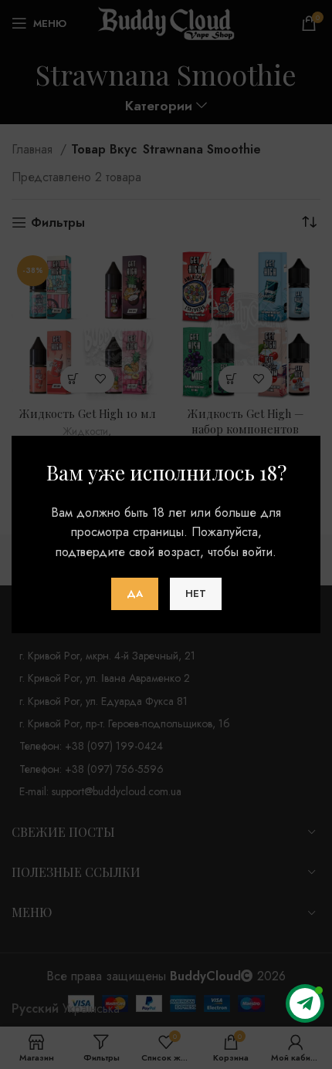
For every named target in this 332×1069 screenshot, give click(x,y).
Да (135, 593)
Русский (35, 1008)
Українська (91, 1008)
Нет (195, 593)
